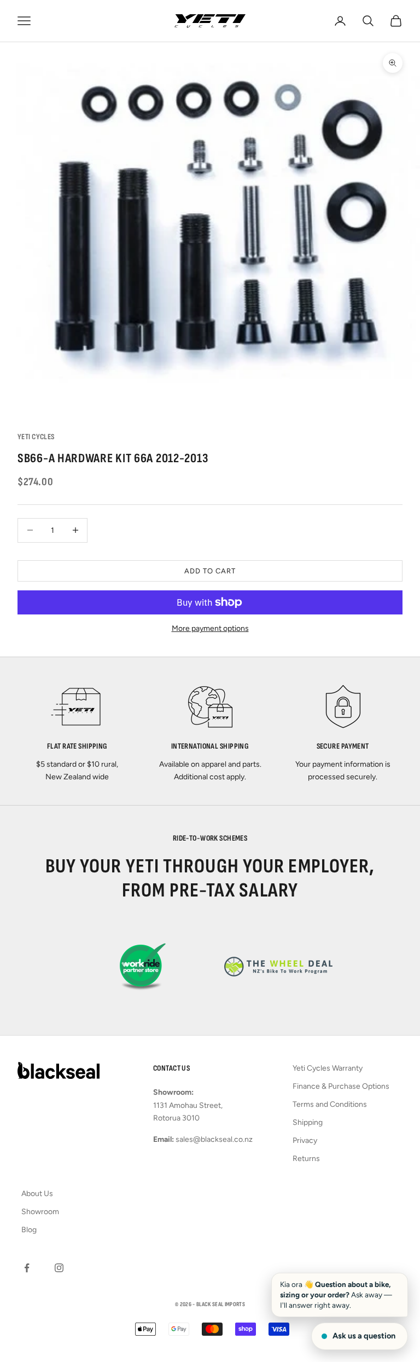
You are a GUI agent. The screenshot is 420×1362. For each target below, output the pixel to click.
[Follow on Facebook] (26, 1267)
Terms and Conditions (330, 1104)
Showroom (40, 1211)
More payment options (210, 628)
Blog (29, 1229)
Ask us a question (363, 1336)
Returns (306, 1158)
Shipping (308, 1122)
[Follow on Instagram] (59, 1267)
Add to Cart (209, 571)
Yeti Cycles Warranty (328, 1068)
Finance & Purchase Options (341, 1086)
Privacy (305, 1140)
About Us (37, 1193)
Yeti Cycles (36, 436)
